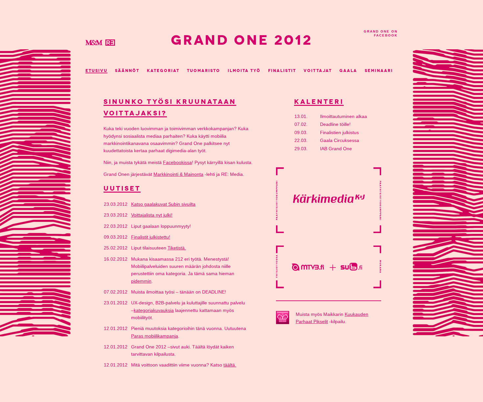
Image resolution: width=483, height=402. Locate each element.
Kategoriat (163, 71)
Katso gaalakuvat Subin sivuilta (163, 204)
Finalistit (282, 71)
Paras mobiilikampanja (154, 336)
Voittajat (318, 71)
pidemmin (141, 281)
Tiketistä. (177, 248)
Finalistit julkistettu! (150, 237)
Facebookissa (177, 162)
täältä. (229, 365)
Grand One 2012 (241, 40)
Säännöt (127, 71)
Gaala (348, 71)
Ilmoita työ (244, 71)
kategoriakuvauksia (154, 310)
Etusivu (96, 71)
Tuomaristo (203, 71)
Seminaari (379, 71)
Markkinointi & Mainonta (178, 174)
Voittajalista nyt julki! (151, 215)
